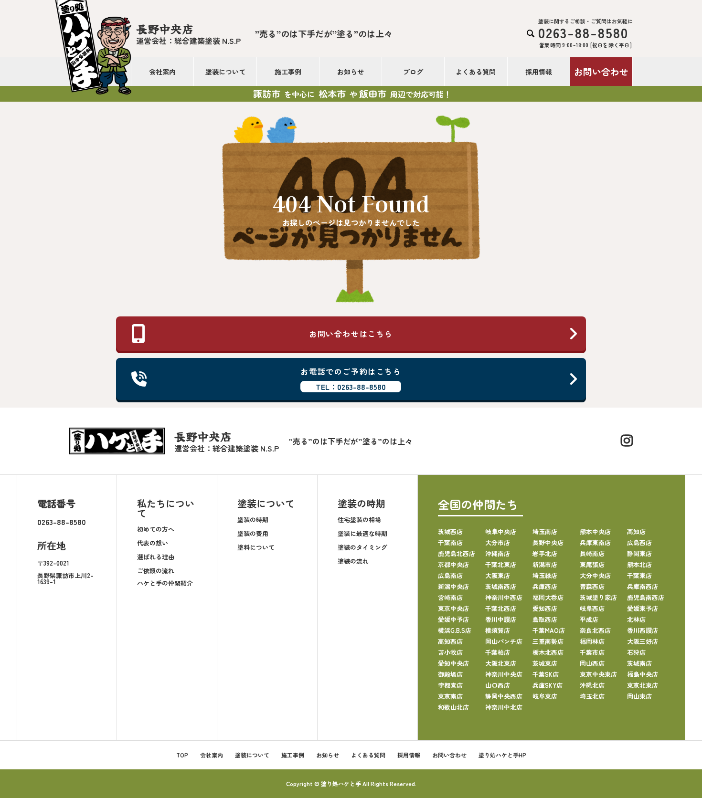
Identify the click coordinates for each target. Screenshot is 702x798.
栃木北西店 (548, 652)
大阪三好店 (642, 641)
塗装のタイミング (362, 547)
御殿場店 (450, 674)
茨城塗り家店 (598, 597)
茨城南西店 (500, 586)
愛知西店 (544, 608)
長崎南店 (592, 553)
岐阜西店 (592, 608)
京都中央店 (453, 564)
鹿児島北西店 (456, 553)
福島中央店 (642, 674)
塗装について (225, 71)
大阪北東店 (500, 663)
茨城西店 (450, 531)
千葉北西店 (500, 608)
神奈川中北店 (503, 707)
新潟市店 (544, 564)
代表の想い (152, 542)
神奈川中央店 (503, 674)
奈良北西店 (595, 630)
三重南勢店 (548, 641)
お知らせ (350, 71)
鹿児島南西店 (645, 597)
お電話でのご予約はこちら (350, 379)
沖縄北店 (592, 685)
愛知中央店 (453, 663)
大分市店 (497, 542)
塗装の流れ (353, 561)
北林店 (636, 619)
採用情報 (538, 71)
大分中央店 (595, 575)
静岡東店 (639, 553)
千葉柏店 (497, 652)
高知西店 (450, 641)
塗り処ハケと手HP (502, 755)
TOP (182, 755)
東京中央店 (453, 608)
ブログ (413, 71)
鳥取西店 (544, 619)
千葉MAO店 (548, 630)
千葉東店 (639, 575)
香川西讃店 (642, 630)
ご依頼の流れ (155, 570)
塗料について (256, 547)
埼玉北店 (592, 696)
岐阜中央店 (500, 531)
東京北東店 (642, 685)
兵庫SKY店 (547, 685)
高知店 (636, 531)
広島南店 (450, 575)
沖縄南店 (497, 553)
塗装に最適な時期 (362, 533)
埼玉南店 (544, 531)
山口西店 (497, 685)
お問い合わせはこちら (351, 333)
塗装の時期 (252, 519)
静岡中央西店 (503, 696)
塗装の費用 (252, 533)
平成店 (589, 619)
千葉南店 (450, 542)
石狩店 (636, 652)
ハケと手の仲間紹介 (165, 583)
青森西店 (592, 586)
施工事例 (288, 71)
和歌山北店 (453, 707)
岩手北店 (544, 553)
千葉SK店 (545, 674)
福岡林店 (592, 641)
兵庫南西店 (642, 586)
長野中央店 (548, 542)
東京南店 (450, 696)
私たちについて (165, 508)
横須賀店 (497, 630)
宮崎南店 (450, 597)
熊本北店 (639, 564)
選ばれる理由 (155, 556)
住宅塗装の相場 (359, 519)
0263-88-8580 (61, 521)
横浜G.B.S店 (454, 630)
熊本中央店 (595, 531)
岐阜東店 (544, 696)
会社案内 (162, 71)
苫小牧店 (450, 652)
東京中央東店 (598, 674)
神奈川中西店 (503, 597)
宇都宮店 (450, 685)
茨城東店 (544, 663)
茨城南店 (639, 663)
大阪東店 (497, 575)
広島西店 (639, 542)
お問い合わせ (601, 71)
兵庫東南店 (595, 542)
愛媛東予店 (642, 608)
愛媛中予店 (453, 619)
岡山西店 (592, 663)
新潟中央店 (453, 586)
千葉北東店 (500, 564)
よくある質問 (476, 71)
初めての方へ (155, 529)
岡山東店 (639, 696)
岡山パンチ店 (503, 641)
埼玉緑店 (544, 575)
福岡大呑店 (548, 597)
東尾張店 (592, 564)
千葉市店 (592, 652)
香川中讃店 (500, 619)
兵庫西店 (544, 586)
